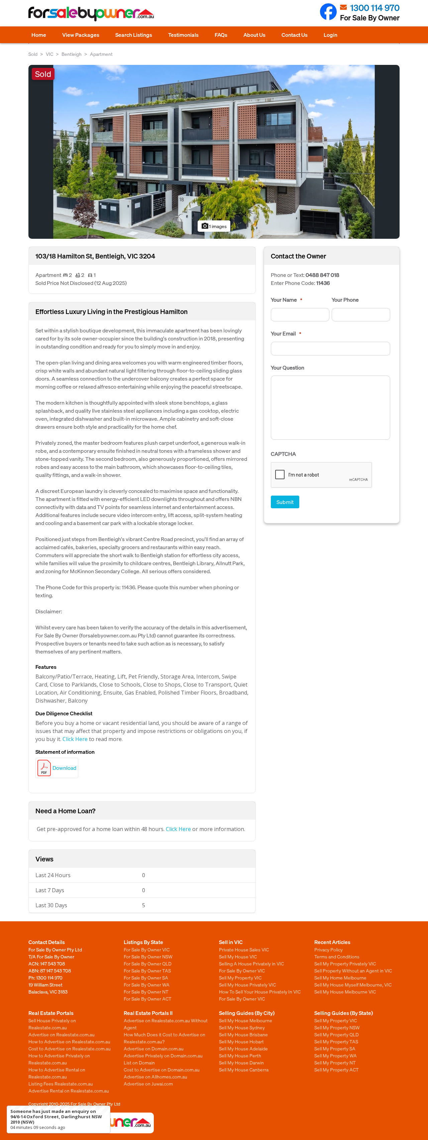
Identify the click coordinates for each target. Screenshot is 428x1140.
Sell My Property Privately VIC (345, 963)
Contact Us (295, 34)
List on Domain (139, 1062)
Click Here (75, 739)
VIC (49, 54)
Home (38, 34)
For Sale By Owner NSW (148, 956)
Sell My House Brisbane (243, 1034)
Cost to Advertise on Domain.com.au (162, 1069)
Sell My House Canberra (244, 1069)
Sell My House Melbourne (245, 1020)
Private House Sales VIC (244, 949)
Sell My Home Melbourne (340, 977)
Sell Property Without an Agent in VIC (353, 970)
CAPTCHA (283, 453)
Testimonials (183, 34)
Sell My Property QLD (336, 1034)
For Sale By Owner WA (147, 984)
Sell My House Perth (240, 1055)
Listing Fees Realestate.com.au (60, 1083)
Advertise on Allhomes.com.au (155, 1076)
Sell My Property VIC (240, 977)
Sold (32, 54)
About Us (254, 34)
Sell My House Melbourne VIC (345, 992)
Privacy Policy (328, 949)
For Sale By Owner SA (146, 977)
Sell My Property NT (335, 1062)
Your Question (287, 367)
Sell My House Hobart (241, 1041)
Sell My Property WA (335, 1055)
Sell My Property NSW (337, 1027)
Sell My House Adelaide (243, 1048)
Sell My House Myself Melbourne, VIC (353, 984)
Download (64, 767)
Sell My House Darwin (241, 1062)
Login (330, 34)
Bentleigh (72, 54)
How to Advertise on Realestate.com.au (69, 1041)
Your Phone (345, 299)
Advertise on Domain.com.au (154, 1048)
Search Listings (133, 34)
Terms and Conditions (336, 956)
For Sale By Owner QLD (148, 963)
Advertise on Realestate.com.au (61, 1034)
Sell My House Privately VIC (247, 984)
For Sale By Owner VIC (147, 949)
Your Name (286, 299)
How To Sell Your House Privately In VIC (260, 992)
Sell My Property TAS (336, 1041)
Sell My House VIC (238, 956)
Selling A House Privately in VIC (251, 963)
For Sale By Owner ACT (148, 999)
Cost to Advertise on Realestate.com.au (69, 1048)
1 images (214, 226)
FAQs (221, 34)
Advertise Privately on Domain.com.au (163, 1055)
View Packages (80, 34)
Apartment (101, 54)
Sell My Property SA (334, 1048)
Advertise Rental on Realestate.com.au (68, 1090)
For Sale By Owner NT (146, 992)
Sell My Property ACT (336, 1069)
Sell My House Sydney (242, 1027)
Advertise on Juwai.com (148, 1083)
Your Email (286, 333)
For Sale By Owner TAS (147, 970)
